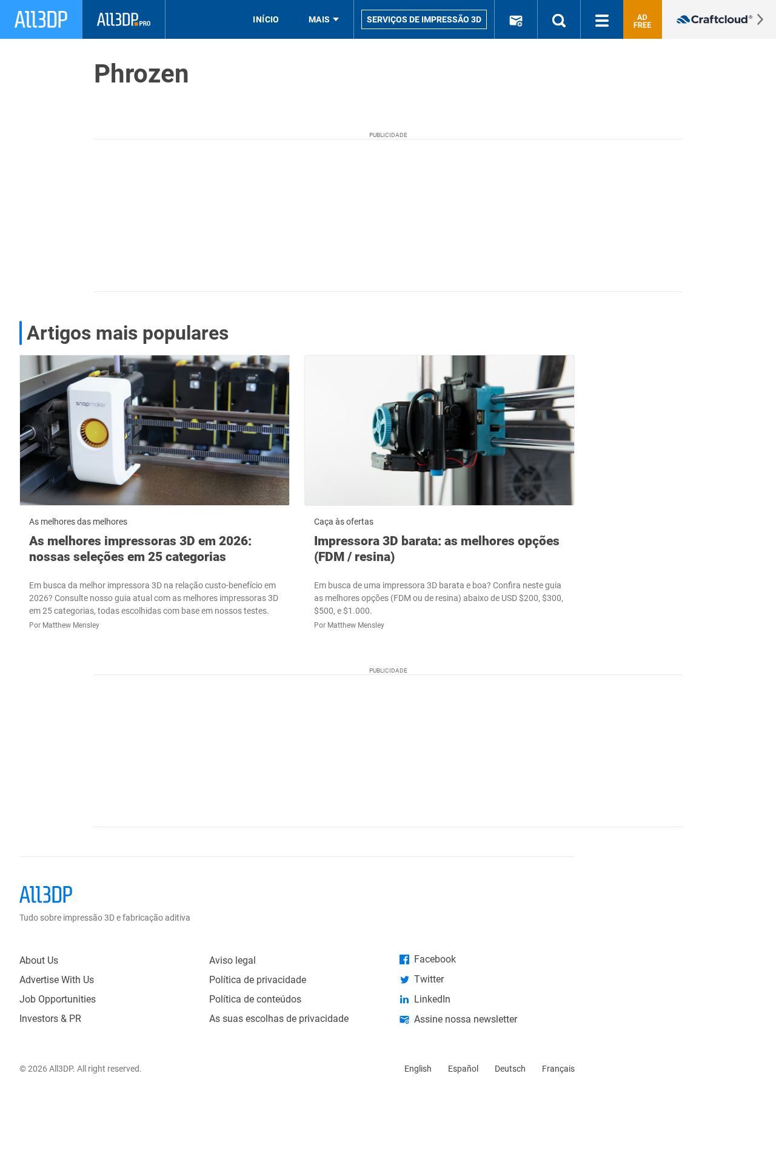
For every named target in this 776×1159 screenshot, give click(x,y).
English (418, 1068)
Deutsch (510, 1068)
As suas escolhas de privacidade (279, 1018)
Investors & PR (50, 1018)
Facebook (435, 959)
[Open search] (559, 19)
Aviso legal (232, 960)
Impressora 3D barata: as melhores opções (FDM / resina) (437, 549)
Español (463, 1068)
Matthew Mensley (70, 625)
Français (558, 1068)
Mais (319, 19)
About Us (38, 960)
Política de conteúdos (255, 999)
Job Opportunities (57, 999)
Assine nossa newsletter (465, 1019)
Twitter (429, 979)
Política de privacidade (257, 980)
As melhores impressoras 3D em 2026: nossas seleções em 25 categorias (140, 549)
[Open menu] (602, 19)
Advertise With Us (56, 980)
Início (266, 19)
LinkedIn (432, 999)
